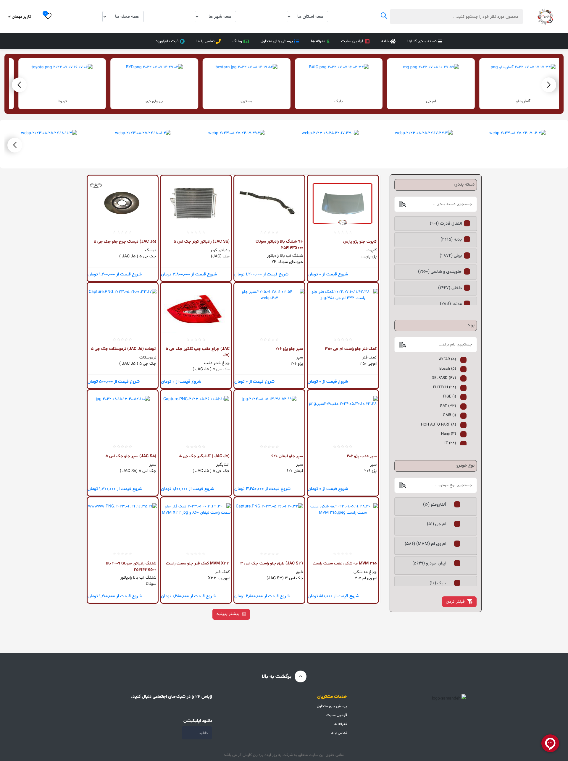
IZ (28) (450, 443)
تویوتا (145, 101)
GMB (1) (449, 415)
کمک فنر (369, 357)
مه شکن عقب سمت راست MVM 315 (344, 563)
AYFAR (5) (447, 359)
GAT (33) (448, 406)
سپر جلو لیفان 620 (287, 456)
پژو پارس (369, 256)
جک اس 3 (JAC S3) (285, 578)
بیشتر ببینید (227, 614)
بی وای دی (237, 101)
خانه (385, 41)
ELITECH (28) (444, 387)
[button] (19, 84)
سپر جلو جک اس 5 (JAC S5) (131, 456)
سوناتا (151, 584)
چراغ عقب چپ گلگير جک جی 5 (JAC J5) (198, 352)
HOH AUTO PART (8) (438, 424)
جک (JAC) (220, 256)
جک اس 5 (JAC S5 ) (138, 471)
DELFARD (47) (444, 378)
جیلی (53, 101)
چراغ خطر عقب (217, 363)
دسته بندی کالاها (422, 41)
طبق (299, 572)
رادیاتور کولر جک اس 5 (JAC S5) (202, 241)
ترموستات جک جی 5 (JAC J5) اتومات (123, 349)
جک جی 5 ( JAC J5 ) (137, 256)
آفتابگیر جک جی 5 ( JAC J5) (204, 456)
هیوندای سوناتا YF (287, 262)
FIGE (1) (449, 396)
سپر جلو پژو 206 (289, 349)
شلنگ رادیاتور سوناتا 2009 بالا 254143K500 (131, 566)
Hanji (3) (448, 434)
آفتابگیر (223, 465)
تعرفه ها (318, 41)
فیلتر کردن (455, 601)
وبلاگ (237, 41)
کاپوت (371, 250)
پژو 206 (297, 363)
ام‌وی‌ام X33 (219, 578)
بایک (421, 101)
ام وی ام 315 (365, 578)
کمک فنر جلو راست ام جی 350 (350, 349)
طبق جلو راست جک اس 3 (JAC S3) (271, 563)
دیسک (150, 250)
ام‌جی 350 (367, 363)
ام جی (514, 101)
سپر (299, 357)
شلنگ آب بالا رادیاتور (285, 256)
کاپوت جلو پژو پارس (359, 241)
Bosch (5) (447, 368)
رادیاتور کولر (220, 250)
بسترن (329, 101)
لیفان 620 (294, 471)
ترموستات (147, 357)
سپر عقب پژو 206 (361, 456)
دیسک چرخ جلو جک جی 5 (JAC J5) (125, 241)
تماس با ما (205, 41)
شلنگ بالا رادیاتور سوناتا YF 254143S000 (279, 244)
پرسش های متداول (277, 41)
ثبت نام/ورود (167, 41)
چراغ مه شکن (365, 572)
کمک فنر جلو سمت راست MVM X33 (198, 563)
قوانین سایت (352, 41)
